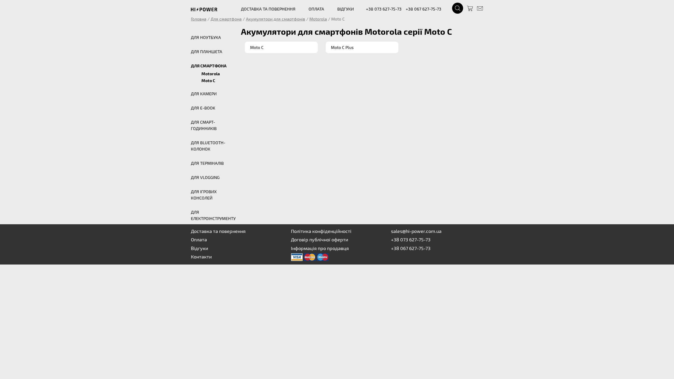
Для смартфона (226, 18)
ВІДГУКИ (345, 8)
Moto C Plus (342, 47)
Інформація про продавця (320, 248)
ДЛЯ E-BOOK (203, 107)
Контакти (201, 257)
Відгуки (199, 248)
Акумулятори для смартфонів (275, 18)
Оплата (199, 239)
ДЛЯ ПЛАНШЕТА (206, 51)
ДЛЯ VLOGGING (205, 177)
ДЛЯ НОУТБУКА (206, 37)
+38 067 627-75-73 (423, 8)
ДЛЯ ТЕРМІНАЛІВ (207, 163)
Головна (198, 18)
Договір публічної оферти (319, 239)
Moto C (208, 80)
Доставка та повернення (218, 231)
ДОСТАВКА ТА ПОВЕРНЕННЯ (268, 8)
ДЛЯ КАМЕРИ (204, 93)
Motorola (318, 18)
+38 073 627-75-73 (384, 8)
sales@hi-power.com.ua (416, 231)
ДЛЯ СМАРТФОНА (208, 65)
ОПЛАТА (316, 8)
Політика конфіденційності (321, 231)
